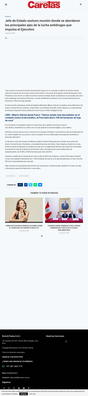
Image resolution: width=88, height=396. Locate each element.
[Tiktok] (28, 388)
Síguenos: (6, 382)
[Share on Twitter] (30, 184)
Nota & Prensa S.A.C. (11, 336)
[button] (8, 217)
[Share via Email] (40, 184)
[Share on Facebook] (26, 184)
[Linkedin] (18, 388)
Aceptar (23, 394)
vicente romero (24, 176)
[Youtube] (23, 388)
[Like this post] (21, 184)
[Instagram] (13, 388)
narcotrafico (10, 176)
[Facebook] (4, 388)
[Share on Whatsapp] (35, 184)
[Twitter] (9, 388)
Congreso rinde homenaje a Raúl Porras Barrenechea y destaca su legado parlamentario (64, 228)
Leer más (32, 394)
